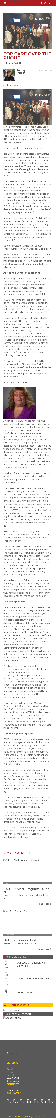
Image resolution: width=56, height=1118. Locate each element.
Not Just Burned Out (19, 940)
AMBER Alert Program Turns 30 (26, 890)
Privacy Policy (25, 1116)
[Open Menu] (4, 3)
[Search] (41, 3)
